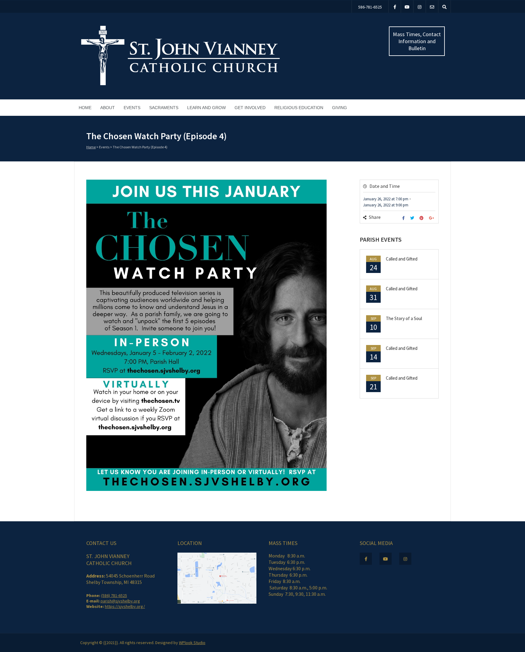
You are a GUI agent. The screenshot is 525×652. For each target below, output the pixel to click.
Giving (339, 107)
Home (85, 107)
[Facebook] (395, 6)
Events (132, 107)
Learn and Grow (206, 107)
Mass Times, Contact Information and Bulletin (417, 41)
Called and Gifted (401, 259)
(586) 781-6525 (114, 595)
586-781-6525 (370, 7)
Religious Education (298, 107)
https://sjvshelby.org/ (125, 606)
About (107, 107)
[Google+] (432, 218)
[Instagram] (419, 6)
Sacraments (163, 107)
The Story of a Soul (404, 318)
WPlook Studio (192, 642)
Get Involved (250, 107)
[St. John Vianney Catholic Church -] (180, 84)
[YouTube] (407, 6)
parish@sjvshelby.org (120, 601)
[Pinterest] (422, 218)
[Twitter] (413, 218)
